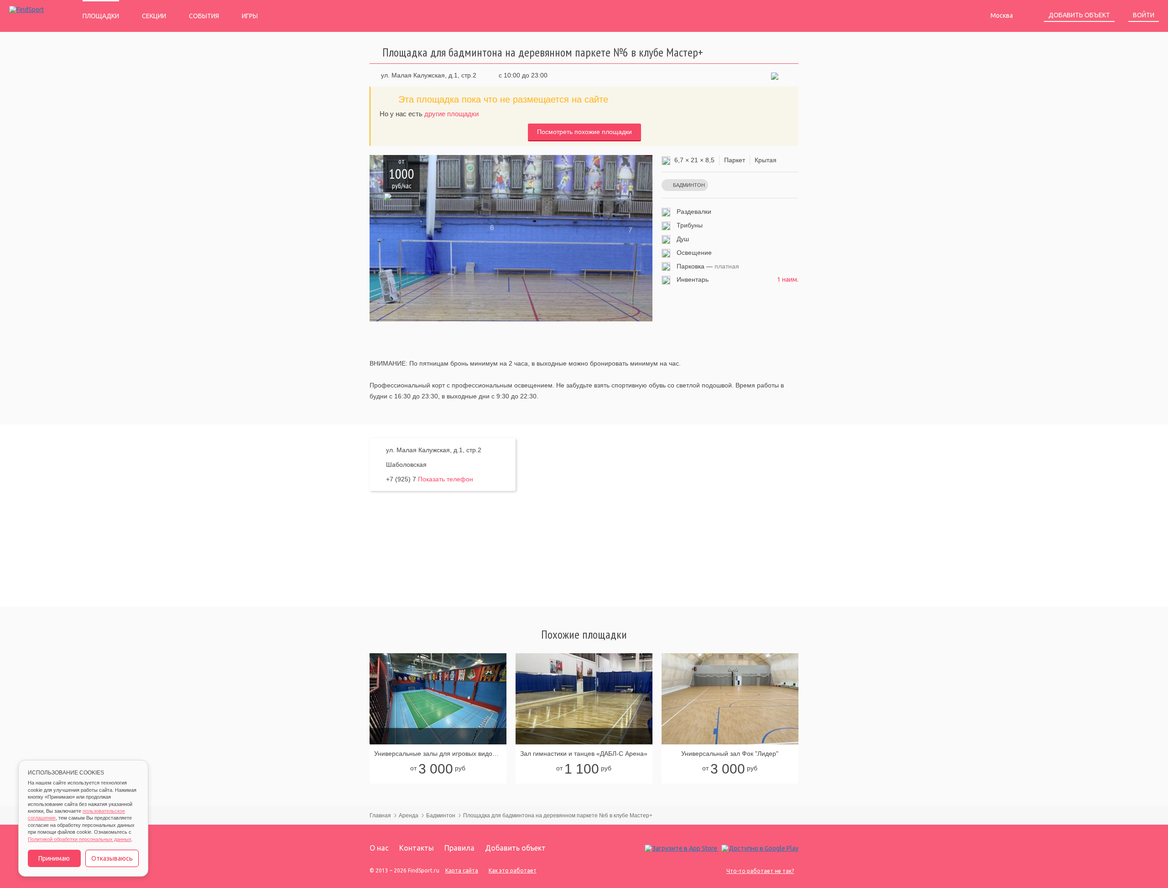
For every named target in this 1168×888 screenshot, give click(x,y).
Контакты (416, 848)
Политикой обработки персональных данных (79, 839)
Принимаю (54, 858)
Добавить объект (1079, 15)
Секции (154, 16)
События (204, 16)
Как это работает (513, 870)
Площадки (101, 16)
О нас (379, 848)
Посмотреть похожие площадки (584, 131)
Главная (380, 815)
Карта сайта (461, 870)
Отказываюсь (112, 858)
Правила (459, 848)
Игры (250, 16)
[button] (774, 75)
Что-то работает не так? (760, 871)
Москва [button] (1002, 15)
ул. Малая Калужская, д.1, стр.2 (428, 75)
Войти (1143, 15)
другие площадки (451, 114)
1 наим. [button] (787, 279)
